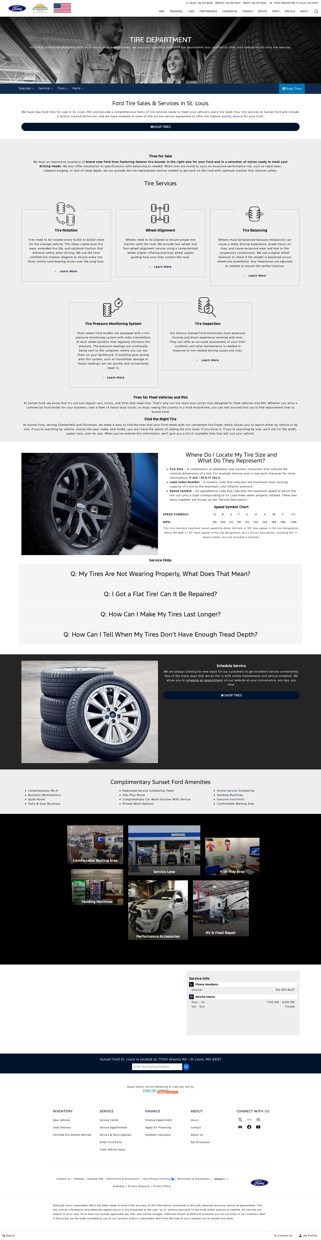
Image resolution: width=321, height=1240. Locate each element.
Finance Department (158, 1120)
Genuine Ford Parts (231, 799)
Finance (248, 11)
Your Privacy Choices (156, 1178)
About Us (197, 1134)
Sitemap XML (95, 1178)
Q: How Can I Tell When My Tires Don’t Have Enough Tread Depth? (160, 634)
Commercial (230, 11)
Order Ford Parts (111, 1142)
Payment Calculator (158, 1134)
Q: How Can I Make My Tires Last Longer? (160, 614)
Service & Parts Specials (115, 1134)
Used (191, 11)
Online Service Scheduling (235, 790)
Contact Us (63, 1178)
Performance (208, 11)
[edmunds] (240, 1127)
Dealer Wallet (135, 1086)
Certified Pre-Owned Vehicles (72, 1134)
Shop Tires (293, 89)
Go (186, 1066)
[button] (316, 11)
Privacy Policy (162, 1186)
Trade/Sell (176, 11)
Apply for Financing (158, 1127)
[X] (240, 1119)
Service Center (109, 1120)
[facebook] (249, 1127)
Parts (276, 11)
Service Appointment (113, 1127)
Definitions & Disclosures (123, 1178)
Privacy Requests (139, 1186)
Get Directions (200, 1142)
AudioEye (119, 1186)
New (161, 11)
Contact (196, 1127)
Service (262, 11)
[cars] (249, 1119)
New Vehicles (61, 1120)
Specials (290, 11)
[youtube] (258, 1127)
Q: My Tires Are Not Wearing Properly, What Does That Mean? (160, 574)
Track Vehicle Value (112, 1149)
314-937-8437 (285, 990)
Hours (195, 1120)
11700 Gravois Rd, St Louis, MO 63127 (296, 3)
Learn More (68, 271)
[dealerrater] (258, 1119)
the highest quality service (223, 116)
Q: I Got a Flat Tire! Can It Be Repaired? (160, 594)
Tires (61, 88)
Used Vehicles (62, 1127)
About (304, 11)
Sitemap (79, 1178)
